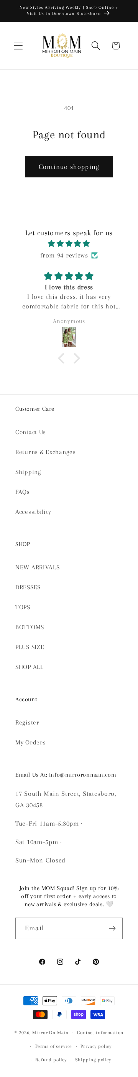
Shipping (28, 471)
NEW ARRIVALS (37, 567)
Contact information (100, 1032)
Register (27, 722)
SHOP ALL (29, 666)
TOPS (22, 607)
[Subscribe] (112, 928)
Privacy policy (96, 1046)
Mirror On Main (50, 1032)
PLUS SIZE (29, 647)
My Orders (30, 742)
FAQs (22, 491)
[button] (18, 46)
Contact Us (30, 432)
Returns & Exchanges (45, 452)
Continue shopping (69, 166)
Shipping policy (93, 1059)
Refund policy (51, 1059)
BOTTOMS (29, 627)
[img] (69, 243)
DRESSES (28, 587)
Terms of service (53, 1046)
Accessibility (33, 511)
